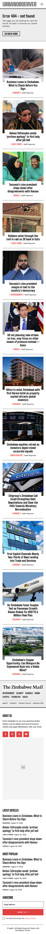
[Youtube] (26, 734)
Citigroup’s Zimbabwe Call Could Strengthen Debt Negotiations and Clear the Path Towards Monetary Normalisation (23, 502)
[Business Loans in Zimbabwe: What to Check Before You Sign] (23, 65)
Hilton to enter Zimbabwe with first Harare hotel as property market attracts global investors (23, 395)
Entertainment (16, 295)
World (16, 195)
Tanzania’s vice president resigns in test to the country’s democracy (23, 287)
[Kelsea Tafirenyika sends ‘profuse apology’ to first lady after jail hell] (23, 116)
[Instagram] (12, 734)
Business (16, 404)
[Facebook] (5, 734)
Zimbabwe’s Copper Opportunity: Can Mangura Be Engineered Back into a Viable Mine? (23, 665)
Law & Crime (16, 144)
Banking (16, 93)
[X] (19, 734)
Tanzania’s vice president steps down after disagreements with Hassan (23, 188)
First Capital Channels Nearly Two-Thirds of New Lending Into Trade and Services (23, 557)
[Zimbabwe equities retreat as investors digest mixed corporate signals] (23, 428)
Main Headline (16, 455)
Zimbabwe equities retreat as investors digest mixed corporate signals (23, 448)
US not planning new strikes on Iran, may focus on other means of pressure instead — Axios (23, 340)
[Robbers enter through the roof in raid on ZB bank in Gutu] (23, 219)
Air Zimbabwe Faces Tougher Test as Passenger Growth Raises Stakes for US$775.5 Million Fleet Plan (23, 610)
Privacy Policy (30, 918)
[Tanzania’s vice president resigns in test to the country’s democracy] (23, 267)
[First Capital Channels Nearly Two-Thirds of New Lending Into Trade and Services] (23, 537)
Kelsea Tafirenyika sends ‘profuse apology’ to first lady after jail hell (23, 136)
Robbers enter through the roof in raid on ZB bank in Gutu (23, 237)
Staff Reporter (28, 93)
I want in (21, 912)
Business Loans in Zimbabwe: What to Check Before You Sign (23, 85)
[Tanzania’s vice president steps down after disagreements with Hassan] (23, 168)
